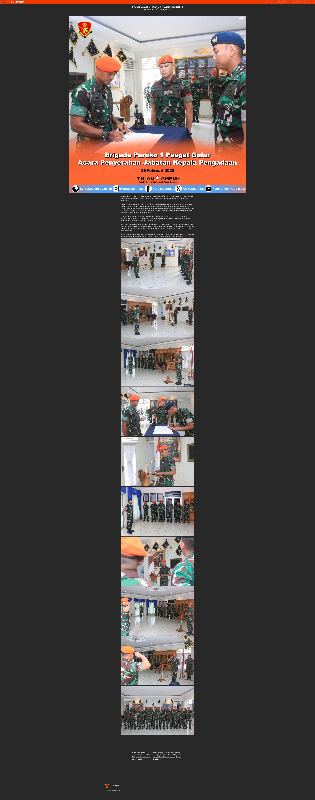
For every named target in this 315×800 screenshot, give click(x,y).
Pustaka (300, 2)
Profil (294, 2)
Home (269, 2)
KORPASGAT (114, 786)
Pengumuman (308, 2)
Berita (274, 2)
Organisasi (287, 2)
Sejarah (280, 2)
